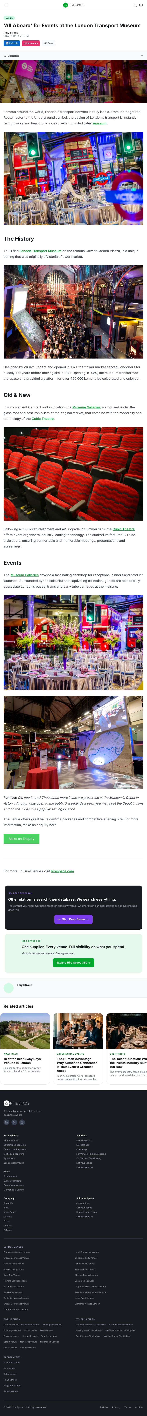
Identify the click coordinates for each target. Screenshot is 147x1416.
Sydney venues (11, 1391)
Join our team (83, 1203)
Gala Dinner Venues (13, 1292)
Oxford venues (10, 1347)
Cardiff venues (10, 1342)
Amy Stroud (11, 32)
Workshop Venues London (87, 1304)
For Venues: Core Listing (88, 1158)
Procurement (10, 1176)
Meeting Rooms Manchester (89, 1330)
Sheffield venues (28, 1347)
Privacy (116, 1407)
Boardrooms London (84, 1281)
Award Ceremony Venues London (90, 1292)
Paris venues (10, 1368)
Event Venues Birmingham (88, 1336)
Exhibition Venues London (16, 1298)
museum (99, 123)
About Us (8, 1203)
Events (9, 17)
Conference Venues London (17, 1252)
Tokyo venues (10, 1380)
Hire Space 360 (11, 1140)
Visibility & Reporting (14, 1153)
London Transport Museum (40, 251)
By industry (9, 1158)
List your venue (84, 1162)
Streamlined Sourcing (15, 1145)
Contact (8, 1225)
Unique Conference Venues (16, 1258)
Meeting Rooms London (86, 1275)
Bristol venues (30, 1330)
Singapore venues (12, 1385)
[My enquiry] (140, 5)
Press (6, 1221)
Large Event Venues (84, 1298)
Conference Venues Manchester (91, 1324)
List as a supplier (84, 1167)
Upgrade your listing (86, 1212)
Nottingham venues (49, 1342)
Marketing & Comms (14, 1189)
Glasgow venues (11, 1336)
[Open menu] (6, 5)
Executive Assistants (14, 1185)
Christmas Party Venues (86, 1258)
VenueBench (10, 1212)
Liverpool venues (30, 1336)
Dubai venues (10, 1374)
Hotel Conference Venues (87, 1252)
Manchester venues (30, 1324)
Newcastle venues (28, 1342)
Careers (8, 1216)
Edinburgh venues (12, 1330)
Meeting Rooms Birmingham (116, 1336)
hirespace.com (62, 871)
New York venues (12, 1362)
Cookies (139, 1407)
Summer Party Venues (14, 1263)
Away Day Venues (12, 1275)
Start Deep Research (75, 919)
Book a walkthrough (14, 1162)
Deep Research (84, 1140)
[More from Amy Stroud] (9, 988)
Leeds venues (46, 1330)
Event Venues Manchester (121, 1324)
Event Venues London (14, 1286)
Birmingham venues (51, 1324)
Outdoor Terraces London (16, 1309)
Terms (127, 1407)
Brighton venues (49, 1336)
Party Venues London (85, 1263)
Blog (6, 1207)
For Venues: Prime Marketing (91, 1153)
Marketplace (82, 1145)
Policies (7, 1230)
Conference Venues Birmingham (120, 1330)
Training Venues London (15, 1281)
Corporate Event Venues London (90, 1286)
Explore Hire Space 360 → (73, 962)
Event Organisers (12, 1180)
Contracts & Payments (15, 1149)
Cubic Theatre (43, 419)
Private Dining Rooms (14, 1269)
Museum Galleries (86, 407)
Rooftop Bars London (85, 1269)
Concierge (81, 1149)
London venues (11, 1324)
